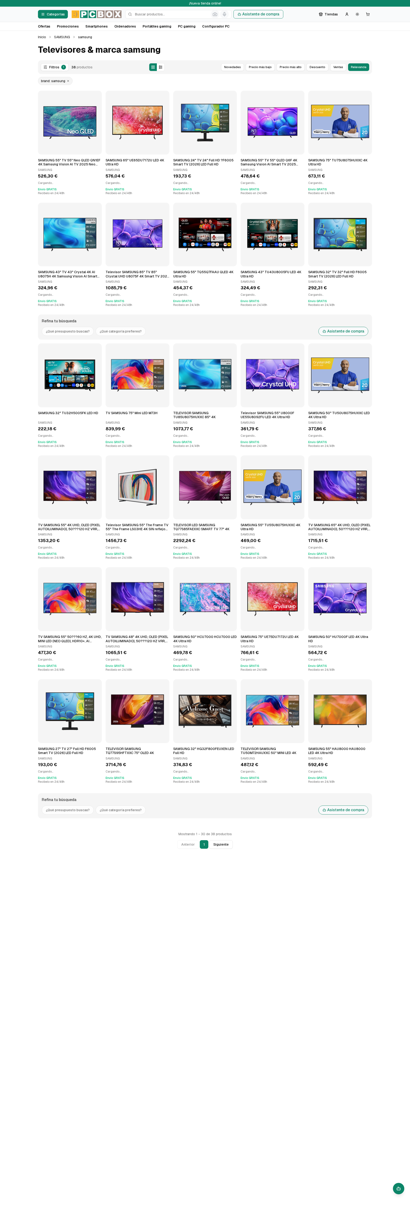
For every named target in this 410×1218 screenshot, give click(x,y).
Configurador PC (216, 26)
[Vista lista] (160, 67)
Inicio (42, 37)
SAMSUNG (62, 37)
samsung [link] (85, 37)
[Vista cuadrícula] (153, 67)
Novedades (232, 67)
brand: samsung (53, 81)
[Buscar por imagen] (215, 14)
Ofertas (44, 26)
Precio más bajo (260, 67)
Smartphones (96, 26)
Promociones (68, 26)
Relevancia (358, 67)
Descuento (317, 67)
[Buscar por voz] (224, 14)
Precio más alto (291, 67)
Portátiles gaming (157, 26)
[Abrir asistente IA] (398, 1188)
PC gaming (187, 26)
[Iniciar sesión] (347, 14)
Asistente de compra (260, 14)
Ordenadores (125, 26)
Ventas (338, 67)
